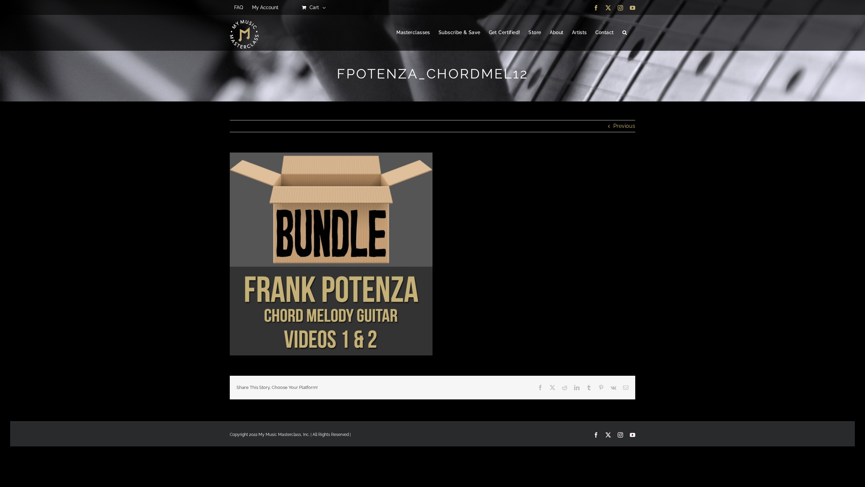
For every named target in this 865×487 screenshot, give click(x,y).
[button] (624, 32)
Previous (624, 126)
